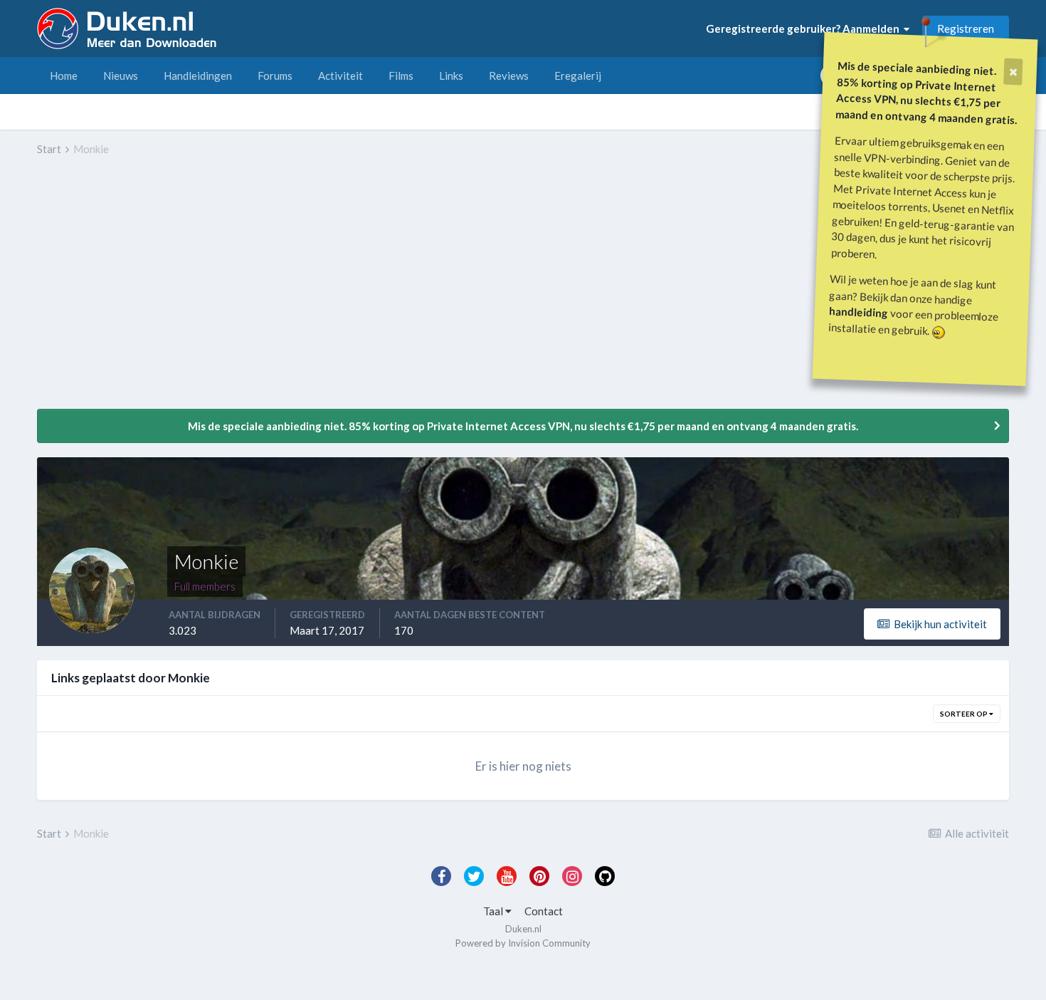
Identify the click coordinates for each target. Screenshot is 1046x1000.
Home (64, 75)
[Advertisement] (296, 292)
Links (451, 75)
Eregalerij (577, 75)
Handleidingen (198, 75)
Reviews (509, 75)
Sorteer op (964, 713)
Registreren (965, 28)
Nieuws (120, 75)
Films (401, 75)
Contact (543, 911)
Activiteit (340, 75)
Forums (275, 75)
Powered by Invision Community (523, 943)
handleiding (859, 311)
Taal (494, 911)
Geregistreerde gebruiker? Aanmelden (805, 28)
